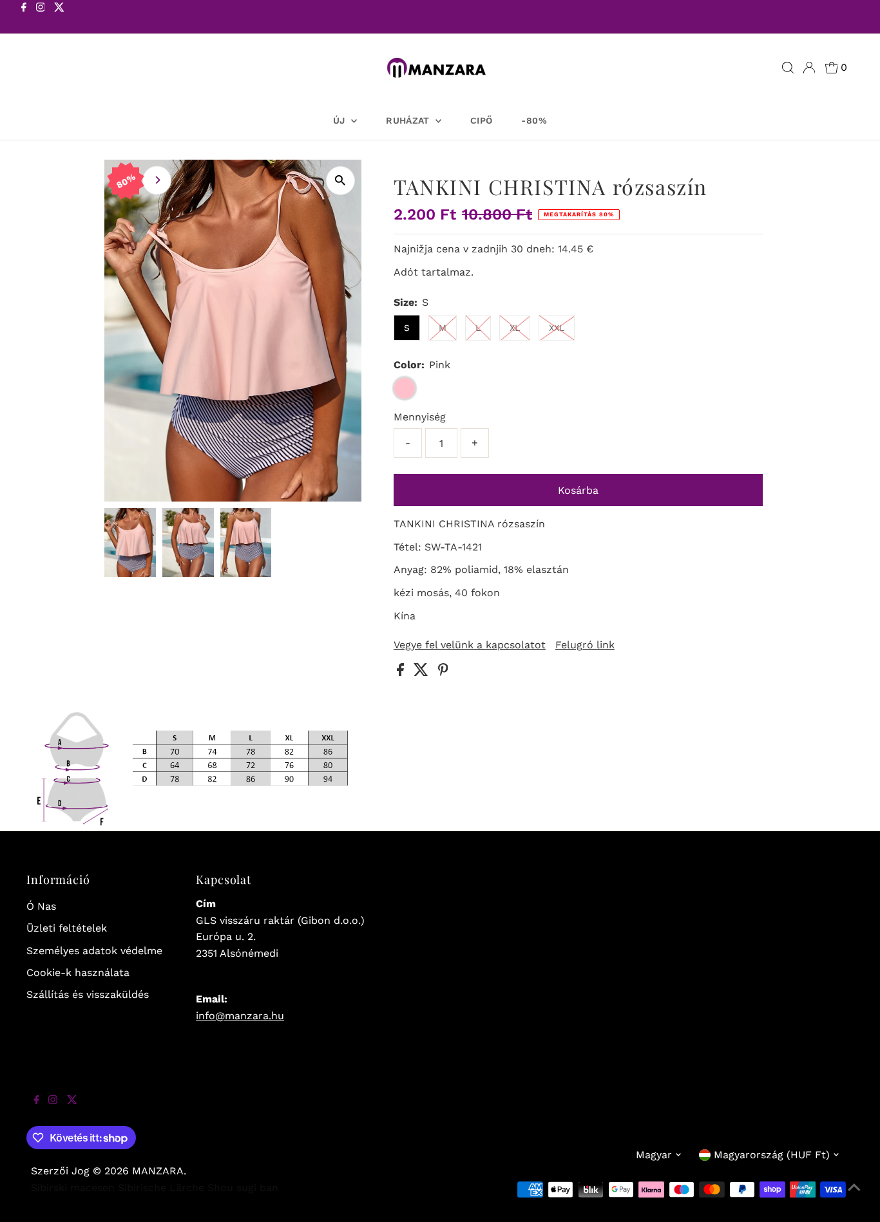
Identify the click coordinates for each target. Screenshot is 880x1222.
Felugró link (585, 645)
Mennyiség (420, 417)
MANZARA (158, 1171)
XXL (556, 328)
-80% (533, 120)
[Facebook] (24, 18)
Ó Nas (41, 906)
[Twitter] (59, 18)
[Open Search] (788, 67)
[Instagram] (40, 18)
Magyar (654, 1155)
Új (340, 120)
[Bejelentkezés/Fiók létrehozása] (809, 67)
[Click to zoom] (340, 180)
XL (515, 328)
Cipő (481, 120)
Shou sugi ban (242, 1187)
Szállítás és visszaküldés (87, 994)
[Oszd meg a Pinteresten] (443, 672)
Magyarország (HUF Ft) (772, 1155)
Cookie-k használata (77, 972)
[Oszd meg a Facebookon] (402, 672)
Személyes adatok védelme (94, 951)
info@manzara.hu (240, 1016)
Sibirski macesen (73, 1187)
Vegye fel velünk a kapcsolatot (470, 645)
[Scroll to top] (854, 1196)
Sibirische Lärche (161, 1187)
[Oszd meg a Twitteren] (423, 672)
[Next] (156, 179)
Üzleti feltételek (66, 928)
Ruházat (409, 120)
